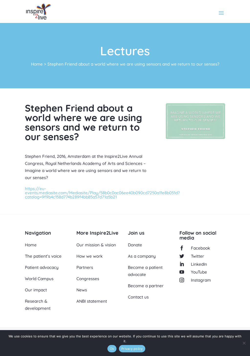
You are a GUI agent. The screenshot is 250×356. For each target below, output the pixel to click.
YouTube (199, 272)
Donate (135, 244)
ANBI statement (91, 301)
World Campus (39, 278)
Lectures (125, 50)
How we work (89, 256)
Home (37, 64)
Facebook (200, 248)
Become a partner (146, 285)
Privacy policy (132, 349)
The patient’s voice (43, 256)
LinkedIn (199, 264)
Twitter (197, 256)
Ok (112, 349)
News (81, 289)
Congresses (87, 278)
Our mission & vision (96, 244)
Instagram (201, 280)
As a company (142, 256)
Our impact (36, 289)
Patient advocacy (42, 267)
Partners (84, 267)
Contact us (138, 296)
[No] (243, 343)
